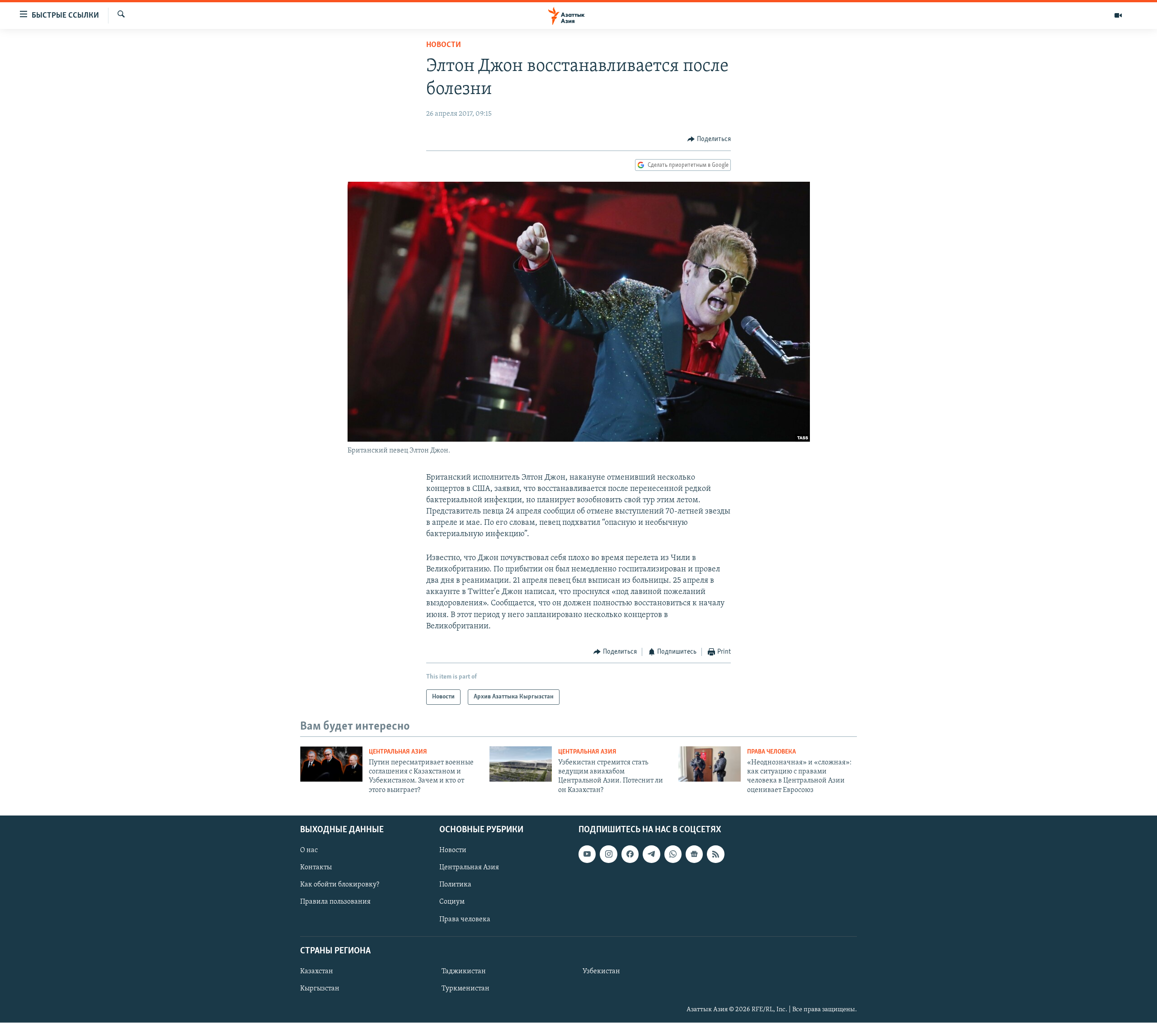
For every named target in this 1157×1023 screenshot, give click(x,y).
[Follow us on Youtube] (587, 854)
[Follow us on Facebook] (630, 854)
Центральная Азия (398, 752)
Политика (455, 885)
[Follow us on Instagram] (608, 854)
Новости (443, 45)
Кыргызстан (319, 988)
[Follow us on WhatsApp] (673, 854)
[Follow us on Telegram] (651, 854)
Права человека (771, 752)
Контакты (316, 868)
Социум (452, 902)
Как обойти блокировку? (339, 885)
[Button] (709, 139)
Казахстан (316, 971)
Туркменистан (465, 988)
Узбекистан (601, 971)
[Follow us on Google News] (694, 854)
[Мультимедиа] (1118, 15)
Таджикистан (464, 971)
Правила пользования (335, 902)
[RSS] (715, 854)
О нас (309, 850)
